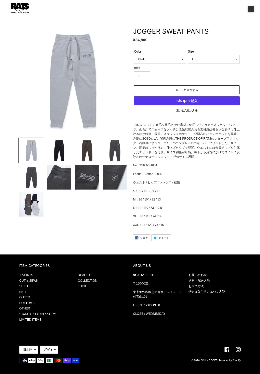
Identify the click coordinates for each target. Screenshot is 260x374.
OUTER (24, 297)
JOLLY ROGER (209, 360)
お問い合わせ (197, 275)
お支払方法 (196, 286)
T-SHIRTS (26, 275)
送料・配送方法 (199, 280)
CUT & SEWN (28, 280)
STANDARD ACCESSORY (37, 314)
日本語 (27, 349)
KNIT (22, 291)
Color (137, 51)
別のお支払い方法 (186, 110)
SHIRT (23, 286)
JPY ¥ (48, 349)
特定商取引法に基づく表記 (206, 291)
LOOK (82, 286)
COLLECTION (87, 280)
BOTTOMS (27, 303)
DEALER (84, 275)
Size (191, 51)
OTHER (24, 308)
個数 (137, 68)
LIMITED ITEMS (30, 319)
